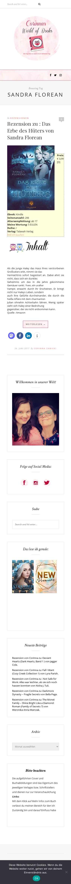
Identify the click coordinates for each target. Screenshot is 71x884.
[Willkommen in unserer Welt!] (35, 444)
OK (36, 878)
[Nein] (66, 872)
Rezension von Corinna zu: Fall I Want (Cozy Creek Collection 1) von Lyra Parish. (35, 671)
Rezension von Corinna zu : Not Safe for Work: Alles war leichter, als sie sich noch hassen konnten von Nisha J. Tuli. (34, 682)
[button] (11, 335)
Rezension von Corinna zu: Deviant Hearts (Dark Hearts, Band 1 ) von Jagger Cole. (34, 661)
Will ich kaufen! (15, 234)
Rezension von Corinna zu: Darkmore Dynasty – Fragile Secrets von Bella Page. (34, 692)
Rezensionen (19, 118)
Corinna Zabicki (45, 348)
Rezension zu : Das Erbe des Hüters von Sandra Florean (30, 130)
